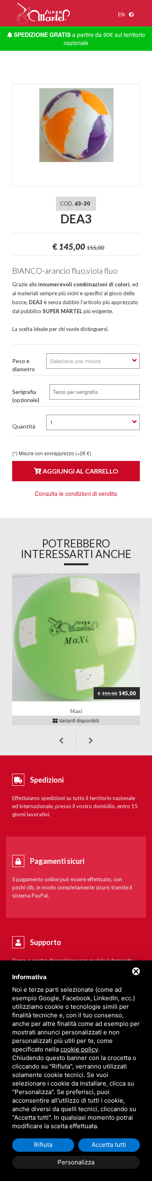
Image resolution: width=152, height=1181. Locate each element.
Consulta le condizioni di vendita (76, 493)
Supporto (45, 942)
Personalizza (76, 1162)
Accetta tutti (109, 1145)
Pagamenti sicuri (57, 861)
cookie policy (79, 1049)
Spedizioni (47, 779)
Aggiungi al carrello (79, 471)
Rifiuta (43, 1145)
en (121, 14)
